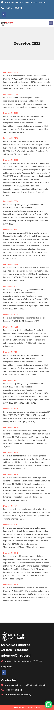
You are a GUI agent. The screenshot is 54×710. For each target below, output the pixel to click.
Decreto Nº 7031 (10, 315)
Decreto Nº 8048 (10, 553)
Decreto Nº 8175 (10, 585)
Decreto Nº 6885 (10, 160)
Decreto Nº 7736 (10, 474)
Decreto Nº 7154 (10, 352)
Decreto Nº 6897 (10, 230)
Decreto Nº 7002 (10, 286)
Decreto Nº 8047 (10, 525)
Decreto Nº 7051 (10, 327)
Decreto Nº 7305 (10, 380)
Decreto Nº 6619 (10, 72)
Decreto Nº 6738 (10, 138)
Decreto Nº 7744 (10, 506)
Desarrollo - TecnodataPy (27, 707)
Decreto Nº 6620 (10, 94)
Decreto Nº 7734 (10, 427)
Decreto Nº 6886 (10, 201)
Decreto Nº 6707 (10, 113)
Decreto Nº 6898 (10, 264)
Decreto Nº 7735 (10, 453)
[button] (48, 704)
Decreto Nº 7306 (10, 409)
